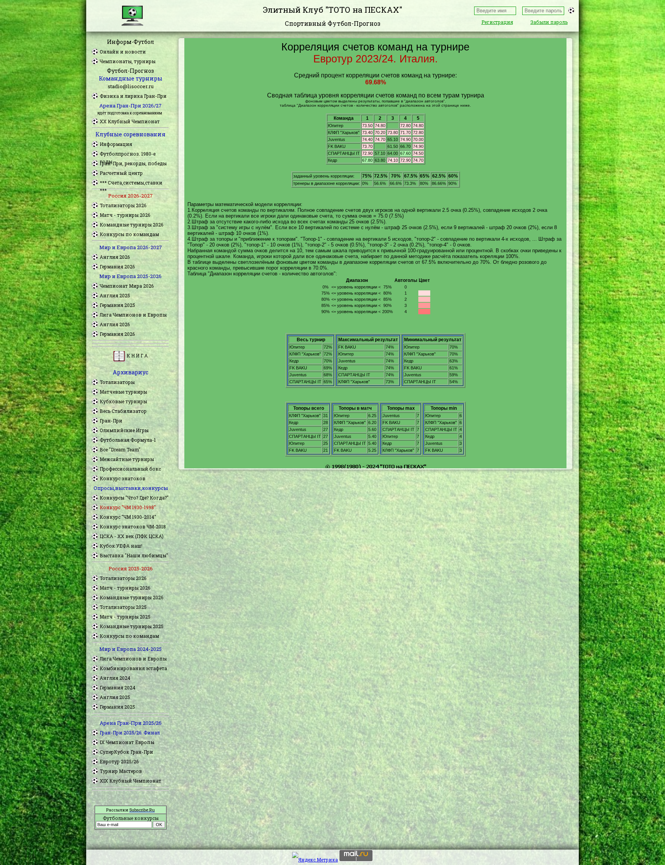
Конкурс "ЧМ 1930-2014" (128, 517)
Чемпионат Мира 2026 (127, 286)
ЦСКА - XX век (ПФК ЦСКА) (132, 536)
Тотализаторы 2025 (123, 607)
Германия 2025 (117, 305)
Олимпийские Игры (124, 430)
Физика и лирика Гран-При (133, 96)
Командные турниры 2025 (132, 626)
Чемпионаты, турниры (127, 61)
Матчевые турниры (123, 392)
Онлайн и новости (123, 52)
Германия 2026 (117, 266)
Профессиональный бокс (130, 469)
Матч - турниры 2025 (125, 617)
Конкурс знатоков (122, 478)
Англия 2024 (115, 678)
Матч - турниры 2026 (125, 215)
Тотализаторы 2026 (123, 205)
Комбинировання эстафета (133, 668)
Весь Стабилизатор (123, 411)
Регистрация (497, 22)
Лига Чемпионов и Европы (133, 315)
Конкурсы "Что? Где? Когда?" (134, 498)
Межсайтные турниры (127, 459)
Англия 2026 (115, 257)
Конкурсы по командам (129, 234)
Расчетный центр (121, 173)
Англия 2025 (115, 295)
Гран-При (111, 420)
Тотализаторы (117, 382)
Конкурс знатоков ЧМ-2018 (133, 526)
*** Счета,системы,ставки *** (131, 182)
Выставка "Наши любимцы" (134, 555)
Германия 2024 (117, 687)
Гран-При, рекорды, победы (133, 163)
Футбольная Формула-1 (128, 440)
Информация (116, 144)
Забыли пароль (549, 22)
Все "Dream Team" (120, 449)
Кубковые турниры (123, 401)
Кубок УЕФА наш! (121, 546)
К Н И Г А (136, 355)
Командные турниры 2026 (131, 224)
